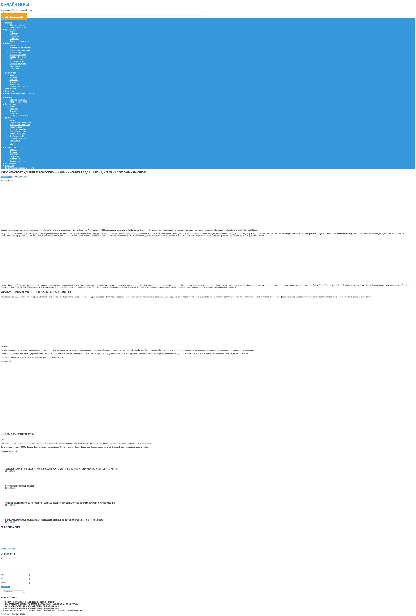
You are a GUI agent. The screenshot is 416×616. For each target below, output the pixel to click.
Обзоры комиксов (18, 57)
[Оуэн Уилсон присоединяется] (11, 484)
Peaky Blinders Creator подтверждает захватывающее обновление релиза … (42, 604)
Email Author (11, 549)
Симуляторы (15, 36)
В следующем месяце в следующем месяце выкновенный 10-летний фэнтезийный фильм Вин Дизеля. (54, 520)
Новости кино (16, 52)
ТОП (11, 70)
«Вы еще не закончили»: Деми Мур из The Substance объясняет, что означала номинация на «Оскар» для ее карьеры (61, 469)
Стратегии (14, 39)
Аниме (12, 45)
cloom (25, 177)
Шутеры (13, 77)
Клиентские (10, 73)
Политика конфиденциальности (19, 93)
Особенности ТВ (17, 61)
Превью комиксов (18, 64)
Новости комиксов (18, 54)
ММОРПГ (14, 34)
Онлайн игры (15, 4)
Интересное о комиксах (20, 48)
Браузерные (10, 29)
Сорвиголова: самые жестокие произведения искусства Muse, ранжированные (44, 610)
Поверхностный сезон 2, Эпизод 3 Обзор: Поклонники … (32, 602)
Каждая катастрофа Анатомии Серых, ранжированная (32, 606)
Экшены (13, 32)
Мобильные (10, 89)
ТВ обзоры (14, 68)
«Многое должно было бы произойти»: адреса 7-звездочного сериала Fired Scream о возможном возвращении (60, 503)
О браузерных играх (18, 25)
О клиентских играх (18, 27)
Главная (8, 23)
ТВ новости (15, 66)
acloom (3, 549)
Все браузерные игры (19, 41)
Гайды (8, 43)
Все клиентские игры (19, 86)
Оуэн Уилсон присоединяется (19, 486)
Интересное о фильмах (20, 50)
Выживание (15, 84)
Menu (3, 19)
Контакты (9, 91)
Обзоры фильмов (17, 59)
